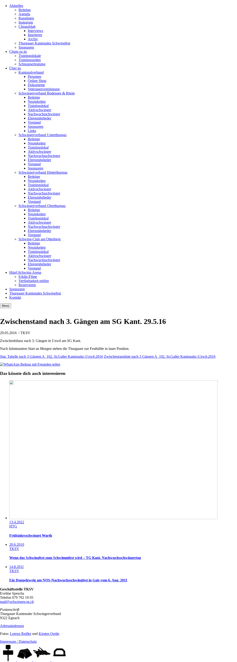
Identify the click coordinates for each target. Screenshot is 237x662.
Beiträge (25, 10)
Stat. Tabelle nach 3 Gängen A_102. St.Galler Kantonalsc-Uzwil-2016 (51, 356)
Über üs (15, 68)
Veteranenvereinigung (44, 89)
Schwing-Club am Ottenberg (40, 239)
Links (32, 131)
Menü (5, 305)
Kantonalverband (31, 72)
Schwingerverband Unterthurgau (42, 135)
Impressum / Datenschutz (18, 641)
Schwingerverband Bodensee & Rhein (47, 93)
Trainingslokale (30, 56)
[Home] (8, 660)
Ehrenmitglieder (39, 118)
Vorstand (34, 122)
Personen (34, 76)
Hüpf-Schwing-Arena (25, 272)
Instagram (26, 22)
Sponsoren (26, 47)
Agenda (24, 14)
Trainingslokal (38, 106)
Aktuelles (16, 6)
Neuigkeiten (37, 102)
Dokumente (36, 85)
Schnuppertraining (32, 64)
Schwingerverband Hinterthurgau (43, 172)
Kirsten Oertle (49, 634)
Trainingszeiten (30, 60)
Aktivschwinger (39, 110)
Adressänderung (12, 626)
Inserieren (35, 35)
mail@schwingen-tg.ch (17, 602)
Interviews (35, 31)
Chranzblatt (27, 26)
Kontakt (15, 297)
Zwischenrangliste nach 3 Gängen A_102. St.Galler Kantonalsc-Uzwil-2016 (159, 356)
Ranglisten (26, 18)
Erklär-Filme (28, 277)
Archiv (33, 39)
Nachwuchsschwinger (44, 114)
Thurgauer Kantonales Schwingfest (44, 43)
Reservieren (27, 285)
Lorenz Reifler (20, 634)
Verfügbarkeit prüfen (34, 281)
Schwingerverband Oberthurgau (42, 206)
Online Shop (37, 81)
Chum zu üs (18, 51)
